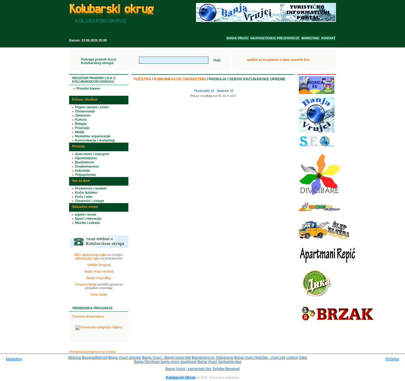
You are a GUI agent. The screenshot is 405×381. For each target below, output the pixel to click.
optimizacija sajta (87, 258)
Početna (142, 79)
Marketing (14, 359)
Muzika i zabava (87, 222)
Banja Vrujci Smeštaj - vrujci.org (260, 358)
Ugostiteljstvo (86, 158)
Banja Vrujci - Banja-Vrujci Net (166, 358)
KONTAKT (328, 38)
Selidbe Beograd (99, 265)
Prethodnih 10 (203, 91)
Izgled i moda (85, 214)
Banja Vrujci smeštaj (98, 271)
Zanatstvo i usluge (89, 201)
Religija (81, 123)
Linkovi (292, 358)
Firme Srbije (98, 294)
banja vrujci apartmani (179, 362)
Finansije (82, 128)
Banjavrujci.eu (203, 358)
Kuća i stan (84, 196)
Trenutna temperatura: (88, 316)
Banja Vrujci (207, 362)
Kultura (81, 119)
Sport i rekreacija (88, 218)
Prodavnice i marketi (91, 188)
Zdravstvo (83, 115)
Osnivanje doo (229, 362)
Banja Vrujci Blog (99, 278)
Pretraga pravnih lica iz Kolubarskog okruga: (99, 61)
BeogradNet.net (94, 358)
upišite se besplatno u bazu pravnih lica (278, 59)
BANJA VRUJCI (237, 38)
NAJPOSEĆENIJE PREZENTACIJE (275, 38)
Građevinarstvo (87, 166)
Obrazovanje (85, 111)
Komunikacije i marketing (180, 79)
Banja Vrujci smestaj (124, 358)
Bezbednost (84, 162)
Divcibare (152, 362)
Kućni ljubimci (86, 192)
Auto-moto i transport (92, 154)
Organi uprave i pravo (92, 107)
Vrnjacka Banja (86, 284)
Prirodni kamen (88, 88)
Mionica (74, 358)
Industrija (82, 170)
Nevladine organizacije (92, 136)
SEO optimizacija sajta (90, 254)
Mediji (79, 132)
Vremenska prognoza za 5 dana (92, 351)
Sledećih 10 (225, 91)
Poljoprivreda (85, 174)
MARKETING (310, 38)
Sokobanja (224, 358)
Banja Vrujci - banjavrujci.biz (188, 369)
